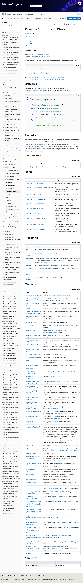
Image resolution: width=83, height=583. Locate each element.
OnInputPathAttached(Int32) (33, 411)
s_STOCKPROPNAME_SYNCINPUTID (35, 229)
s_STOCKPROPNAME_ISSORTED (34, 213)
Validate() (28, 553)
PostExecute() (29, 445)
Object (35, 73)
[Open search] (75, 14)
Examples (28, 39)
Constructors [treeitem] (9, 194)
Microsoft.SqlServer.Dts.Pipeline (49, 24)
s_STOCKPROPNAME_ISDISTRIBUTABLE (36, 204)
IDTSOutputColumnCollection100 (52, 337)
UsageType (46, 550)
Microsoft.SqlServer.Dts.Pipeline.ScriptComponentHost (47, 79)
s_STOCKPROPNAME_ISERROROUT (35, 208)
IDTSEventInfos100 (45, 265)
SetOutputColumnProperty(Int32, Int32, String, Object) (33, 537)
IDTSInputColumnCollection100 (51, 408)
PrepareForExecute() (55, 449)
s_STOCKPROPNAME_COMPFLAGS (35, 183)
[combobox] (11, 26)
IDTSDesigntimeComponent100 (54, 142)
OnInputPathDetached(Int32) (33, 416)
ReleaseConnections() (31, 487)
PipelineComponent (64, 90)
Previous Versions (15, 579)
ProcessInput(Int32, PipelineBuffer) (68, 450)
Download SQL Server (74, 18)
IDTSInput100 (52, 325)
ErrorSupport (29, 258)
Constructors (29, 43)
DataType (68, 311)
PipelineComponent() (31, 167)
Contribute (30, 579)
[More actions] (79, 24)
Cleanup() (28, 308)
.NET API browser (34, 24)
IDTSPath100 (59, 413)
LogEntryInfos (29, 268)
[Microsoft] (3, 14)
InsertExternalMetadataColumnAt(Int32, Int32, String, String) (32, 367)
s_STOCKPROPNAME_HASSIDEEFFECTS (36, 199)
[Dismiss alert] (79, 3)
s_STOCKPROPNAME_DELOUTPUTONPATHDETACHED (40, 188)
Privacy (37, 579)
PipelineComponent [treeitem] (11, 191)
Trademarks (71, 579)
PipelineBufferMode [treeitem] (10, 185)
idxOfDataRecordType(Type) (33, 357)
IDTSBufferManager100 (46, 249)
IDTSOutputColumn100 (55, 335)
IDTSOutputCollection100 (50, 332)
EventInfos (28, 265)
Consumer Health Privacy (49, 579)
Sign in (79, 14)
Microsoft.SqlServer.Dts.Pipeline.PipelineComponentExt (47, 77)
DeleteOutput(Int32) (31, 330)
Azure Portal (62, 18)
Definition (28, 37)
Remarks (28, 41)
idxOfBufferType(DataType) (33, 354)
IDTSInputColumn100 (55, 407)
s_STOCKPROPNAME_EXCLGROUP (34, 194)
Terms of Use (62, 579)
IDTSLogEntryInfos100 (46, 268)
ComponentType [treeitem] (9, 135)
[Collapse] (20, 22)
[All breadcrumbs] (26, 24)
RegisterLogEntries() (31, 479)
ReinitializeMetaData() (31, 482)
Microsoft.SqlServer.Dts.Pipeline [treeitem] (11, 89)
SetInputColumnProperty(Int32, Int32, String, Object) (33, 517)
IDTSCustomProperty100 (60, 496)
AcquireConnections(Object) (33, 295)
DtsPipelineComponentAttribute (35, 90)
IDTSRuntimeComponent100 (33, 144)
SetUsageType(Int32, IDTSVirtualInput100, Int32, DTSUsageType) (33, 548)
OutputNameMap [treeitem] (9, 176)
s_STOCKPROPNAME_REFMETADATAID (36, 218)
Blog (23, 579)
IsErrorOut (52, 300)
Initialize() (28, 360)
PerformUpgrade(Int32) (32, 441)
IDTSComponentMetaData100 (48, 254)
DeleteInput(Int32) (31, 325)
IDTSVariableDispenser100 (47, 278)
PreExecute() (29, 449)
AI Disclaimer (5, 579)
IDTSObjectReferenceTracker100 (48, 273)
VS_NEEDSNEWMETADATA (61, 484)
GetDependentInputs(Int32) (33, 345)
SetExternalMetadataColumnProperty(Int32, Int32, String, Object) (33, 511)
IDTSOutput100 (52, 299)
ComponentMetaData (56, 471)
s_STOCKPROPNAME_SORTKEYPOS (35, 224)
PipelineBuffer (67, 340)
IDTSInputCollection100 (71, 325)
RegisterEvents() (30, 474)
